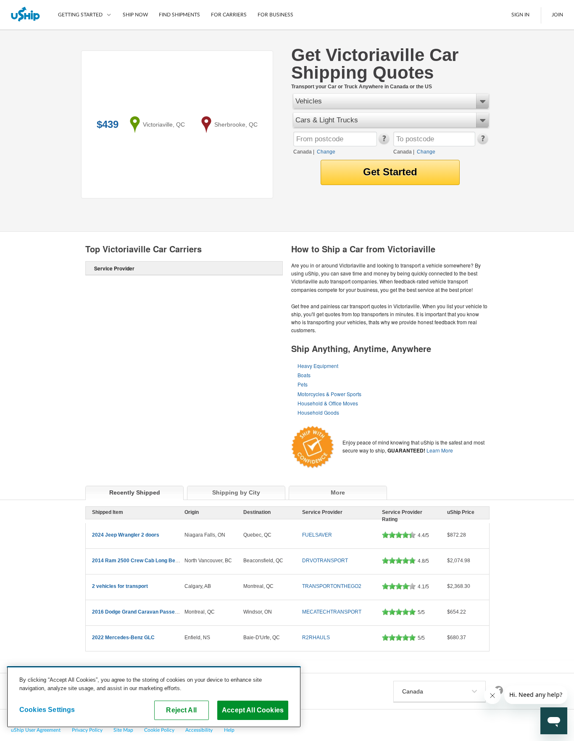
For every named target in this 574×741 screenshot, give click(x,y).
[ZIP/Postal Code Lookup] (383, 142)
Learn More (440, 450)
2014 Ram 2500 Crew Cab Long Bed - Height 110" (151, 561)
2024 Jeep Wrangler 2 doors (125, 535)
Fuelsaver (317, 535)
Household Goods (318, 412)
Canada (302, 152)
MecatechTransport (331, 612)
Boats (304, 374)
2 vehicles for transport (120, 586)
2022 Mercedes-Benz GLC (123, 637)
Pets (303, 384)
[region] (154, 697)
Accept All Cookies (253, 710)
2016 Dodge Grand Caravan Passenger (139, 612)
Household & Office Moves (328, 403)
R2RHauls (316, 637)
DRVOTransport (325, 561)
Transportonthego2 (331, 586)
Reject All (181, 710)
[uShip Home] (26, 14)
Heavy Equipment (318, 365)
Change (326, 152)
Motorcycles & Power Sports (329, 393)
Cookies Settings (47, 709)
